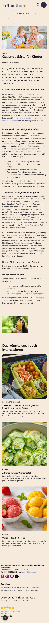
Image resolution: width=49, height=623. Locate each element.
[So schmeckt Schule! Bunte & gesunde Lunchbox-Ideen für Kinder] (24, 376)
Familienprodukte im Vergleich (10, 588)
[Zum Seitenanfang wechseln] (44, 612)
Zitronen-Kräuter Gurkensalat (16, 472)
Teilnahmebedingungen (8, 591)
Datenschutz (35, 588)
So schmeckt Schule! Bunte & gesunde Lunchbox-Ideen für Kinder (20, 406)
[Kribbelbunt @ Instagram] (12, 576)
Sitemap (20, 591)
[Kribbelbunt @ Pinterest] (7, 576)
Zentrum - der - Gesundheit (23, 151)
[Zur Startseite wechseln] (17, 6)
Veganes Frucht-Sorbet (13, 537)
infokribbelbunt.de (28, 572)
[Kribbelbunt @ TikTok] (17, 576)
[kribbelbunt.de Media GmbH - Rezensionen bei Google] (11, 607)
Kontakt (25, 601)
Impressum (25, 588)
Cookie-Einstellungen (31, 591)
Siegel (10, 601)
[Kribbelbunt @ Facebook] (2, 576)
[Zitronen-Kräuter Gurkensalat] (24, 444)
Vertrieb (3, 601)
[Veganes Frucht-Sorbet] (24, 509)
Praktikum (17, 601)
